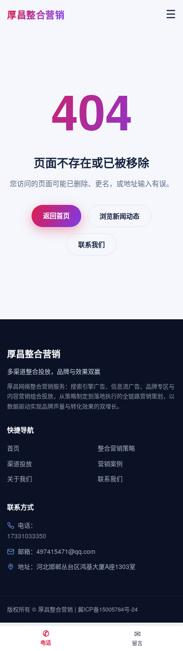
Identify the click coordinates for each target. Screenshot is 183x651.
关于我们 (19, 478)
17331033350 (26, 535)
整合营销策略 (116, 447)
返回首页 (56, 215)
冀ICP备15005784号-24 (108, 609)
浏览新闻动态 (119, 216)
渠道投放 (19, 463)
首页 (13, 447)
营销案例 (110, 463)
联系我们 (91, 244)
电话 (45, 637)
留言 (137, 637)
